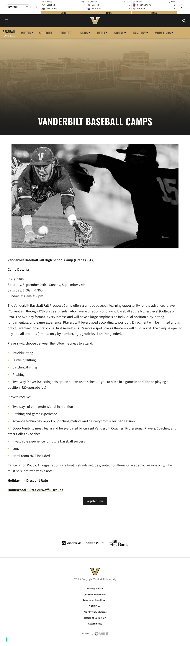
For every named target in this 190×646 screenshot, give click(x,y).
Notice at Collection (95, 618)
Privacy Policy (95, 589)
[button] (181, 7)
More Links (163, 32)
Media (101, 32)
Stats (84, 32)
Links (63, 12)
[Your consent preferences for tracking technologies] (6, 639)
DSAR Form (95, 606)
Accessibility (95, 624)
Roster (26, 32)
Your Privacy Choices (95, 612)
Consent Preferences (95, 594)
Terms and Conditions (95, 600)
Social (119, 32)
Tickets (65, 32)
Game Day (139, 32)
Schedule (46, 32)
